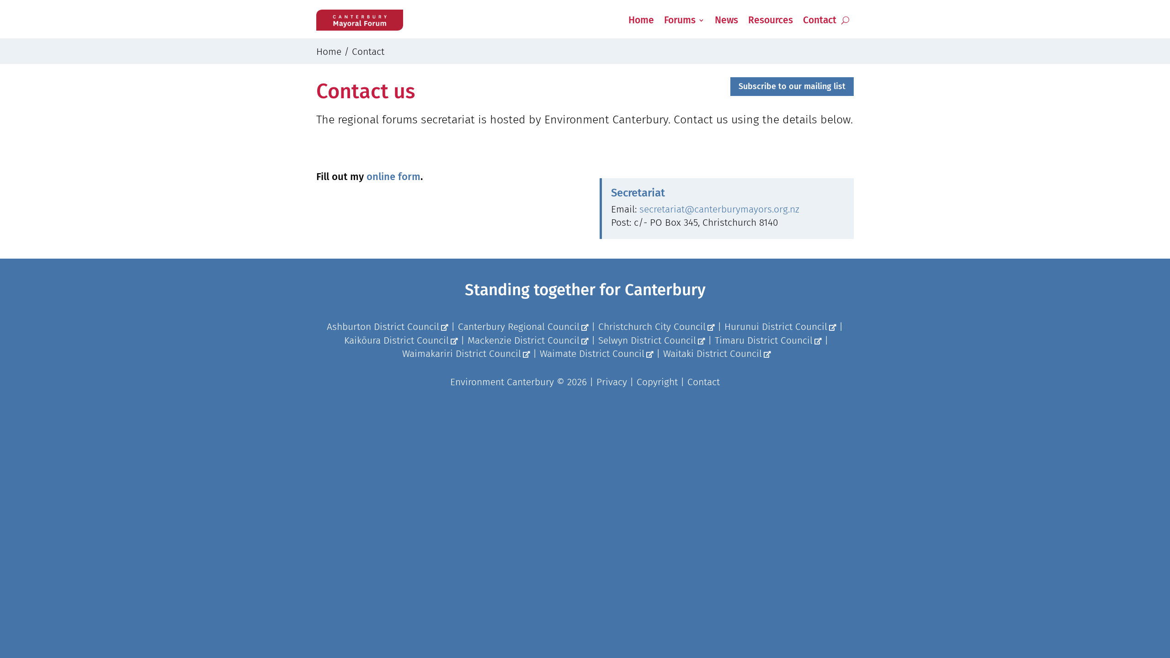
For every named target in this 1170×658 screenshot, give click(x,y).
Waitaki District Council (712, 354)
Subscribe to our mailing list (792, 86)
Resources (770, 20)
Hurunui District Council (775, 327)
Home (641, 20)
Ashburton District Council (383, 327)
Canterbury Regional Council (519, 327)
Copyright (657, 382)
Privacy (611, 382)
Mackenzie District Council (524, 340)
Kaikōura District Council (396, 340)
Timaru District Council (764, 340)
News (726, 20)
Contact (819, 20)
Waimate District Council (592, 354)
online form (393, 176)
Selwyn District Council (647, 340)
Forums (680, 20)
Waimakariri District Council (461, 354)
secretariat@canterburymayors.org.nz (719, 209)
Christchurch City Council (652, 327)
